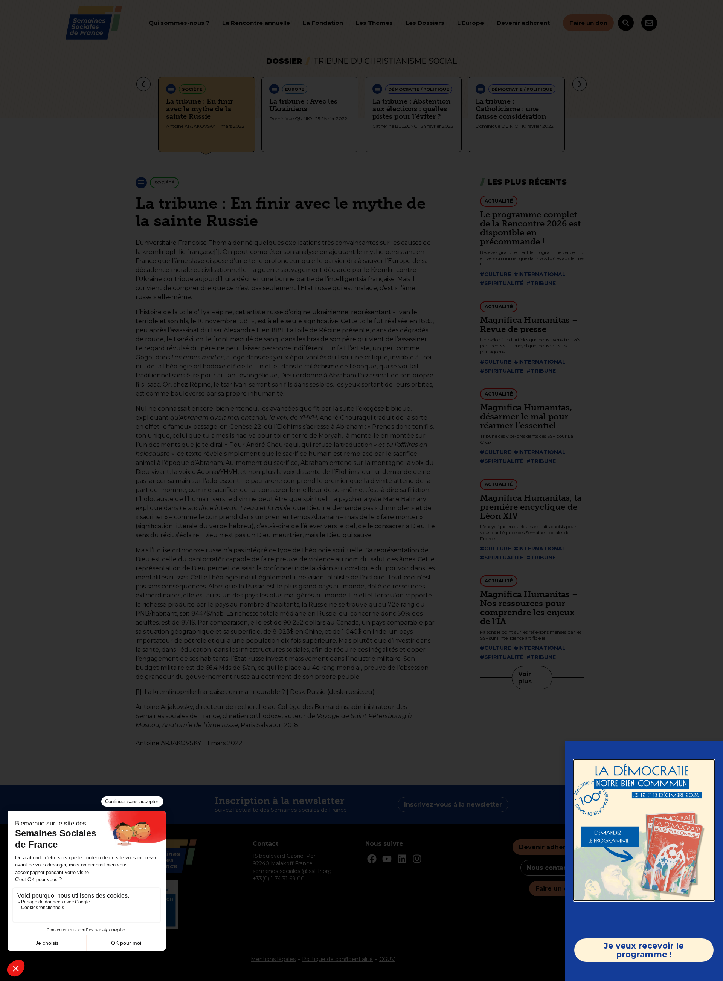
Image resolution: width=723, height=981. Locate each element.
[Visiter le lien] (644, 830)
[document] (361, 490)
